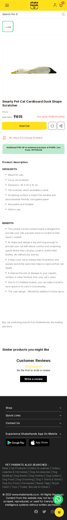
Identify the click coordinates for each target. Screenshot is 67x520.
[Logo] (34, 5)
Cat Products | (19, 468)
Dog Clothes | (37, 475)
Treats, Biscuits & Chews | (34, 486)
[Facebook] (36, 512)
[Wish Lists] (52, 126)
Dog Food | (9, 479)
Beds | (6, 468)
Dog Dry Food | (11, 483)
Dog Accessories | (41, 471)
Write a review (33, 379)
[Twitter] (44, 512)
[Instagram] (52, 512)
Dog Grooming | (26, 479)
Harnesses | (28, 483)
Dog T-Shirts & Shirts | (49, 479)
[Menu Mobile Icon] (7, 5)
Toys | (15, 486)
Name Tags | (44, 483)
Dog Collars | (53, 475)
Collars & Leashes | (40, 468)
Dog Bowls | (21, 475)
